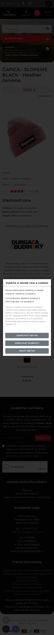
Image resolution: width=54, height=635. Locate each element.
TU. (14, 324)
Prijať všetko (27, 351)
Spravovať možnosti (27, 343)
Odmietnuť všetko (27, 335)
